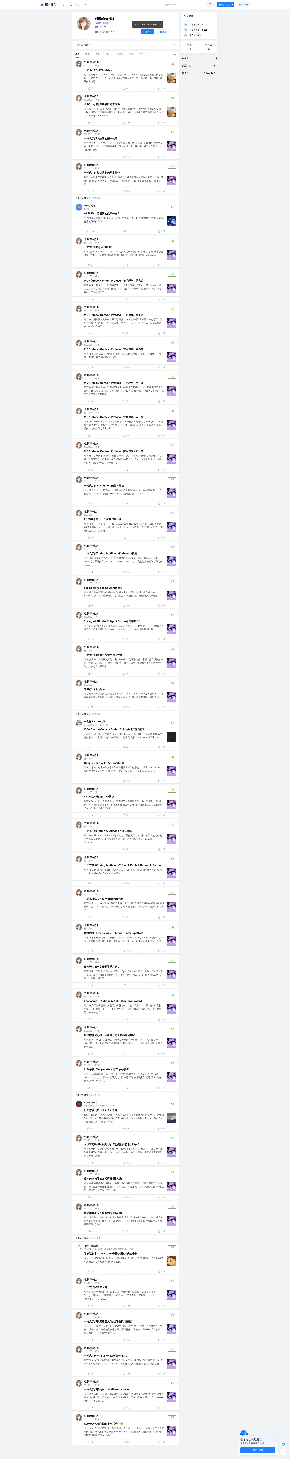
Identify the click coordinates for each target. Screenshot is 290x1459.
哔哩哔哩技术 (91, 1245)
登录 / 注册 (258, 1450)
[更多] (283, 1452)
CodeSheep (90, 1102)
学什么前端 (89, 205)
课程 (77, 4)
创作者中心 (224, 4)
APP (85, 4)
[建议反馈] (283, 1444)
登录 (243, 4)
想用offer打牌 (91, 62)
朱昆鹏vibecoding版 (94, 721)
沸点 (70, 4)
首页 (62, 4)
